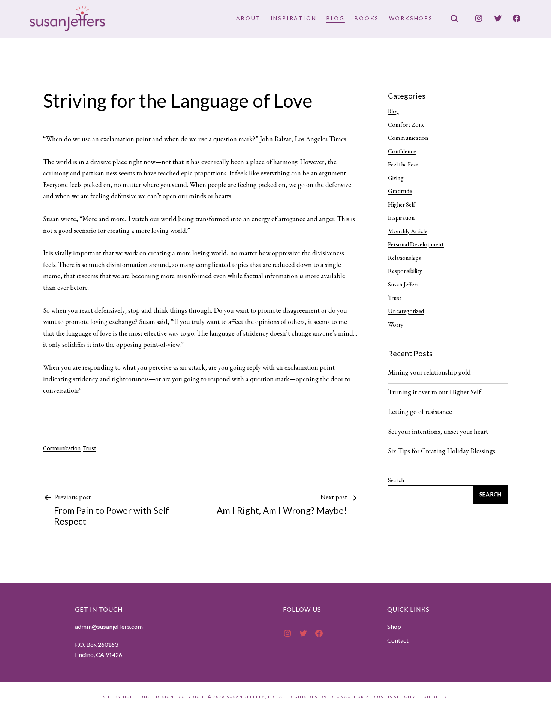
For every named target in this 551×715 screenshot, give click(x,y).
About (248, 18)
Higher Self (401, 204)
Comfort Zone (406, 125)
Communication (62, 448)
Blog (335, 18)
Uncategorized (406, 311)
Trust (89, 448)
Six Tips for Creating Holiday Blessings (441, 451)
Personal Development (416, 244)
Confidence (402, 151)
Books (367, 18)
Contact (398, 640)
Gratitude (400, 191)
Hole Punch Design (148, 696)
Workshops (411, 18)
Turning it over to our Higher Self (434, 392)
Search (396, 480)
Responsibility (405, 271)
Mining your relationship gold (429, 372)
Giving (396, 178)
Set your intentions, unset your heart (438, 431)
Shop (394, 626)
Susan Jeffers (403, 284)
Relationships (404, 258)
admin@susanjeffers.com (109, 626)
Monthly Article (407, 231)
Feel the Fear (403, 164)
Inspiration (294, 18)
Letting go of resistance (420, 412)
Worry (395, 324)
